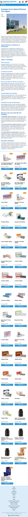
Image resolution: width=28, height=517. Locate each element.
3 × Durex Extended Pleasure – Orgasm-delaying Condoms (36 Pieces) (6, 478)
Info (14, 510)
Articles (14, 494)
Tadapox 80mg (4, 418)
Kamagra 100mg (5, 221)
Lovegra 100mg (4, 339)
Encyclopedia (14, 493)
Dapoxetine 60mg (19, 320)
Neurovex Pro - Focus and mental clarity (6, 458)
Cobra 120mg (4, 202)
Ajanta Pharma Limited (14, 48)
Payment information (14, 502)
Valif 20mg (17, 398)
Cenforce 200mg (18, 280)
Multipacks (3, 4)
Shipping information (14, 507)
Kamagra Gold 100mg (20, 221)
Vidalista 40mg (18, 359)
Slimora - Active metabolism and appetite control (7, 439)
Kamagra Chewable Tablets (6, 95)
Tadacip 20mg (18, 378)
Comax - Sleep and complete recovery (19, 438)
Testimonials (14, 491)
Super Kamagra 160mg (6, 241)
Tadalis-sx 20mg (5, 398)
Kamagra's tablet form (5, 64)
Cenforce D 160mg (5, 300)
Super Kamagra (4, 104)
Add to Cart (7, 168)
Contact (14, 497)
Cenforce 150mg (5, 280)
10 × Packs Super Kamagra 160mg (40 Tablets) (5, 184)
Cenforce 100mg (18, 261)
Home (14, 487)
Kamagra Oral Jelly (5, 73)
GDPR (14, 499)
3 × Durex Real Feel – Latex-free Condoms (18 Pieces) (20, 458)
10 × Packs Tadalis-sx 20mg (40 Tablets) (20, 183)
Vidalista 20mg (4, 359)
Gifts (14, 490)
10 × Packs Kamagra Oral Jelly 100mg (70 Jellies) (7, 163)
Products (14, 488)
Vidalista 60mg (4, 378)
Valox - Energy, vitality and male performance (20, 419)
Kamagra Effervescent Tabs (7, 83)
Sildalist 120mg (18, 300)
